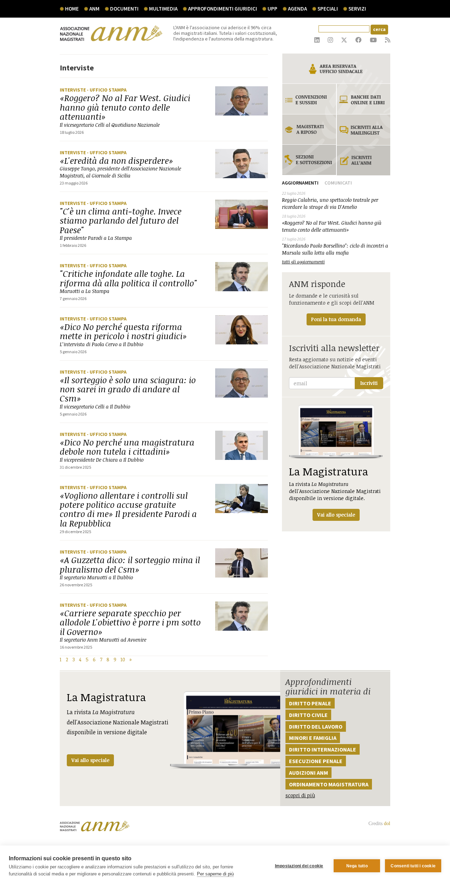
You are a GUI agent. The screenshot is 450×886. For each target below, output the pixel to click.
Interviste (73, 90)
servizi (357, 8)
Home (72, 8)
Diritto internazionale (322, 749)
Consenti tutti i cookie (413, 865)
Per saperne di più (215, 873)
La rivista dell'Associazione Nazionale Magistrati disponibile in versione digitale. (335, 491)
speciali (327, 8)
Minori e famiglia (312, 737)
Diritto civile (308, 714)
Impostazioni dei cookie (299, 865)
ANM (94, 8)
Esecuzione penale (315, 761)
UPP (272, 8)
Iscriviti (369, 383)
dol (387, 823)
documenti (124, 8)
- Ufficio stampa (107, 90)
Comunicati (338, 183)
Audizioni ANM (308, 772)
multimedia (163, 8)
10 (123, 659)
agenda (297, 8)
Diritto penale (310, 703)
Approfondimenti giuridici (222, 8)
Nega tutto (357, 865)
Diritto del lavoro (315, 726)
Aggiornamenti (300, 183)
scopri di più (300, 795)
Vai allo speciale (90, 760)
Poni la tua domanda (336, 319)
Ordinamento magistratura (328, 784)
